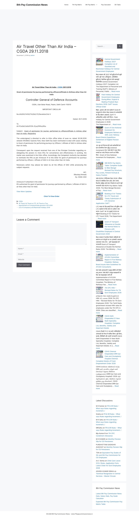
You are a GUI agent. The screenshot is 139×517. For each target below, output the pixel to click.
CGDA (60, 87)
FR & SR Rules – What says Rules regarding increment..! (107, 408)
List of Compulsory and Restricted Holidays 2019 (34, 207)
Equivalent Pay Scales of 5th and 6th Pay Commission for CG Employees (108, 455)
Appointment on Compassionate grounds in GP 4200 (36, 205)
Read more (115, 91)
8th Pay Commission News (32, 4)
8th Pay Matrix (90, 5)
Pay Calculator (106, 5)
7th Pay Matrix (77, 5)
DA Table (118, 5)
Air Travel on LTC (30, 203)
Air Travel (22, 203)
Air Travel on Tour (42, 203)
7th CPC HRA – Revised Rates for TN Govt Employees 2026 (113, 290)
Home (66, 5)
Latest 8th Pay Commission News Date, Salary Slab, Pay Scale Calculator (109, 496)
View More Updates (24, 191)
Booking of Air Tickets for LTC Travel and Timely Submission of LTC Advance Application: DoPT (108, 198)
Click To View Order (51, 196)
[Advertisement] (69, 22)
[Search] (119, 46)
